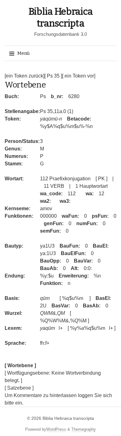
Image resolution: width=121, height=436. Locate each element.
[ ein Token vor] (78, 75)
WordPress (56, 429)
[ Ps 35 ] (53, 75)
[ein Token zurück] (24, 75)
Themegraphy (83, 429)
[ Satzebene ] (19, 388)
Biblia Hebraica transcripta (68, 418)
